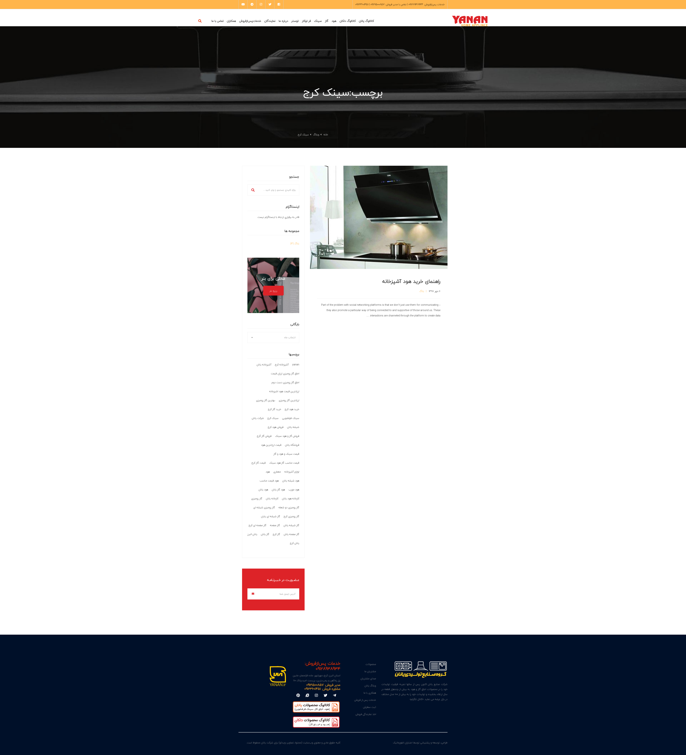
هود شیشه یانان (290, 480)
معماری (277, 471)
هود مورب (294, 489)
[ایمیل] (307, 695)
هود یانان (263, 489)
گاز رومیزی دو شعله (289, 507)
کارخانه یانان (272, 498)
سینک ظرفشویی (290, 418)
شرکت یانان (258, 418)
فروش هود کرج (276, 427)
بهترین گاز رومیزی (265, 400)
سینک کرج (273, 418)
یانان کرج (294, 543)
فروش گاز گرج (264, 436)
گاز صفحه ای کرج (257, 525)
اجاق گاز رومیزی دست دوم (285, 382)
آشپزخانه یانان (264, 364)
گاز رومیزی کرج (291, 516)
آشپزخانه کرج (282, 364)
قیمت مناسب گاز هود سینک (284, 463)
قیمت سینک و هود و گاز (286, 454)
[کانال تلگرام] (335, 695)
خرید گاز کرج (274, 409)
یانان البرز (252, 534)
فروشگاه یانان (292, 445)
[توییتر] (325, 695)
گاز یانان (265, 534)
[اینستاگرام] (316, 695)
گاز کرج (276, 534)
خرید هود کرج (292, 409)
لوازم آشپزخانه (291, 471)
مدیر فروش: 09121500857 (323, 685)
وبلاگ (316, 134)
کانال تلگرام (416, 699)
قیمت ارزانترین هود (271, 445)
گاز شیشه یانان (291, 525)
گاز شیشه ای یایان (270, 516)
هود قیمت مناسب (269, 480)
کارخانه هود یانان (290, 498)
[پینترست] (298, 695)
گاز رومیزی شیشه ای (264, 507)
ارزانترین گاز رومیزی (289, 400)
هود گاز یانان (278, 489)
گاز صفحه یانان (291, 534)
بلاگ (421, 291)
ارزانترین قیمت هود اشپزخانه (284, 391)
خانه (326, 134)
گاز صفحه (275, 525)
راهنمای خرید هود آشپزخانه (411, 281)
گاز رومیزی (256, 498)
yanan (295, 364)
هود (268, 471)
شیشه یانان (293, 427)
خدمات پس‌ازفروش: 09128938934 (322, 666)
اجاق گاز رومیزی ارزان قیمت (285, 373)
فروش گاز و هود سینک (287, 436)
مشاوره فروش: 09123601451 (322, 689)
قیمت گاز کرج (259, 463)
